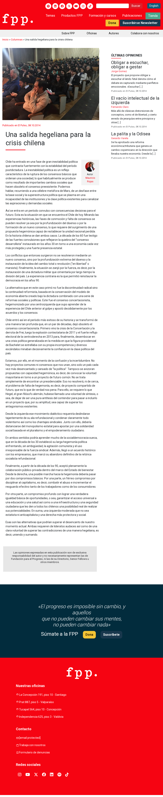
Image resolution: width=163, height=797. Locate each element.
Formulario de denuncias (34, 752)
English (153, 5)
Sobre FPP (68, 33)
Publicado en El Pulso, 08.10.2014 (21, 125)
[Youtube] (76, 6)
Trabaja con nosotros (32, 745)
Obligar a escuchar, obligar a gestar (136, 76)
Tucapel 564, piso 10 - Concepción (40, 709)
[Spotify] (48, 6)
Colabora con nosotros (145, 33)
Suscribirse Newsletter (140, 23)
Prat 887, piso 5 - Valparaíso (36, 702)
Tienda (153, 16)
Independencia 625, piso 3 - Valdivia (41, 716)
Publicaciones (132, 15)
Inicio (5, 39)
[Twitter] (69, 6)
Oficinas (92, 33)
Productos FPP (72, 15)
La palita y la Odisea (136, 146)
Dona (112, 23)
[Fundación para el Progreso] (17, 19)
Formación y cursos (102, 15)
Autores (114, 33)
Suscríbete (111, 634)
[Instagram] (83, 6)
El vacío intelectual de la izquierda (136, 112)
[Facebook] (62, 6)
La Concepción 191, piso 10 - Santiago (42, 694)
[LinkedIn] (55, 6)
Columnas (16, 39)
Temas (50, 15)
